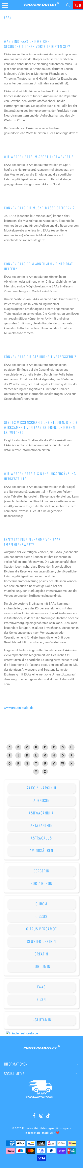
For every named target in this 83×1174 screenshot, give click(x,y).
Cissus (41, 916)
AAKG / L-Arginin (41, 787)
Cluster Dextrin (41, 941)
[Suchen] (68, 5)
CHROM (41, 903)
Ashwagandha (41, 812)
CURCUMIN (41, 966)
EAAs (41, 986)
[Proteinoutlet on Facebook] (34, 1116)
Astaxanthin (41, 825)
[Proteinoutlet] (41, 5)
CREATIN (41, 953)
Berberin (41, 870)
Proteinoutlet (30, 1128)
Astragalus (41, 838)
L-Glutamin (41, 1019)
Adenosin (41, 800)
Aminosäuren (41, 850)
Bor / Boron (41, 883)
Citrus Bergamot (41, 928)
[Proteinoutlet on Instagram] (41, 1116)
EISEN (41, 999)
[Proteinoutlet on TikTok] (48, 1116)
